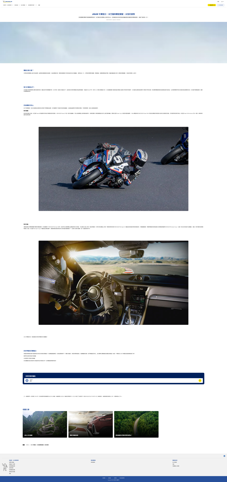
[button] (113, 380)
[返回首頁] (7, 1)
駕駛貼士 (27, 444)
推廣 (39, 5)
